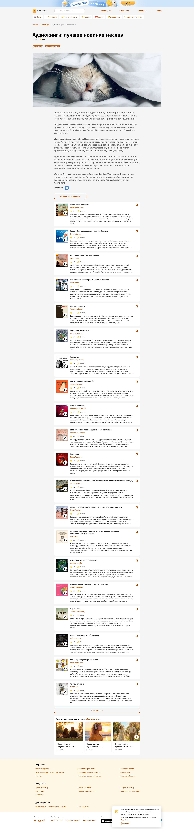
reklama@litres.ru (89, 820)
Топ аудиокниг (114, 17)
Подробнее (124, 820)
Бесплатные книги (70, 17)
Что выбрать (106, 11)
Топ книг (100, 17)
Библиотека (124, 11)
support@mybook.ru (72, 820)
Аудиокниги (52, 17)
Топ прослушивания (52, 47)
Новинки (87, 17)
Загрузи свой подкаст (134, 17)
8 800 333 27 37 (57, 820)
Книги (39, 17)
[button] (136, 737)
